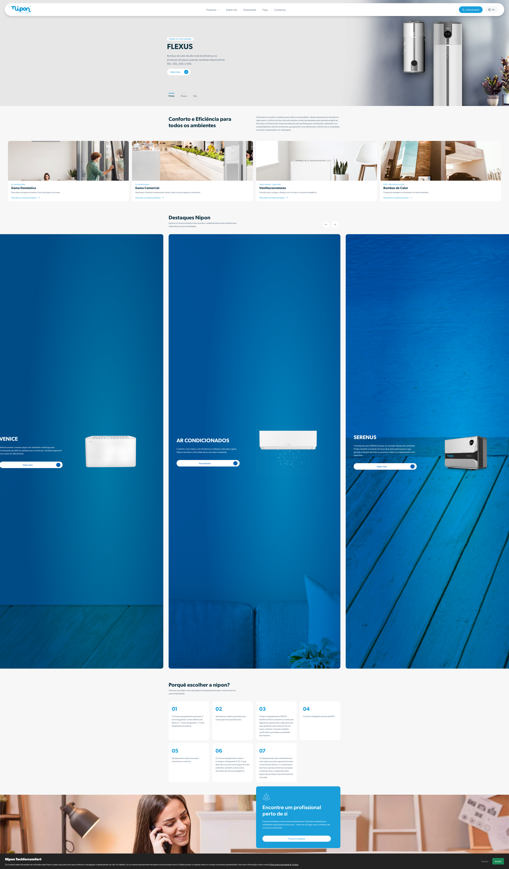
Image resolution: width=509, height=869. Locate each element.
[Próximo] (335, 224)
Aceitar (498, 861)
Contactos (280, 9)
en (493, 9)
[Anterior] (326, 224)
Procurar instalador (296, 838)
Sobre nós (231, 9)
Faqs (265, 9)
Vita (195, 95)
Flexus (184, 95)
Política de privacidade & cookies (283, 864)
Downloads (249, 9)
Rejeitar (484, 861)
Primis (171, 95)
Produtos (211, 9)
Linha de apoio (472, 9)
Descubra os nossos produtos (23, 197)
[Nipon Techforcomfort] (21, 9)
